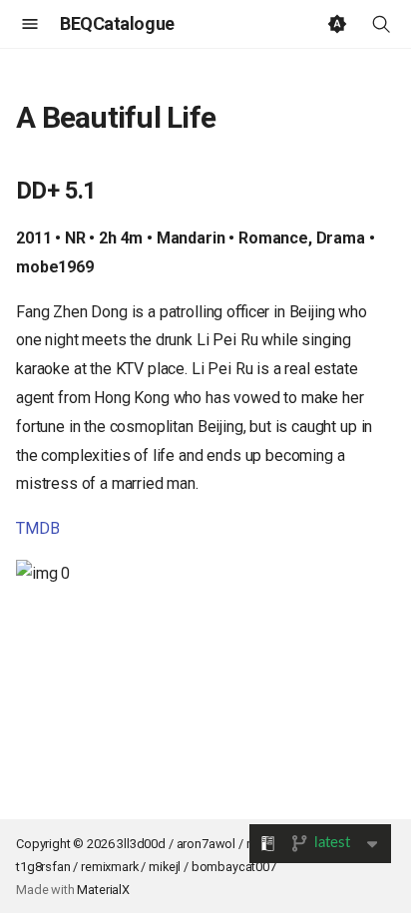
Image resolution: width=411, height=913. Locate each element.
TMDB (37, 528)
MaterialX (103, 889)
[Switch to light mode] (337, 24)
